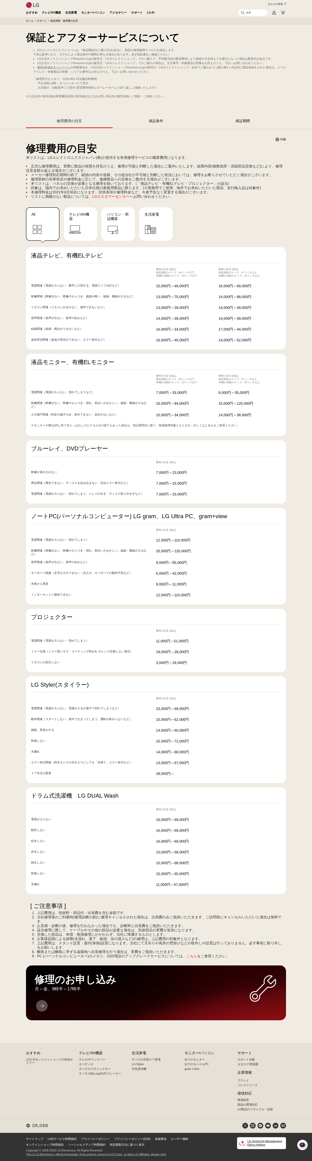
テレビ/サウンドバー (92, 1059)
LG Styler (138, 1064)
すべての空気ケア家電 (146, 1059)
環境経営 (243, 1099)
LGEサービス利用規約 (62, 1138)
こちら (209, 425)
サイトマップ (34, 1138)
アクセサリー (118, 12)
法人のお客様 (275, 4)
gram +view (192, 1068)
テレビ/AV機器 (51, 12)
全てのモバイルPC (197, 1064)
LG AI (150, 12)
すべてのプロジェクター (95, 1068)
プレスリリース (247, 1085)
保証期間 (242, 121)
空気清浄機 (139, 1068)
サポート (137, 12)
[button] (252, 12)
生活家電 (71, 12)
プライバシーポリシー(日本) (132, 1138)
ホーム (30, 20)
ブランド (243, 1080)
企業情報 (244, 1072)
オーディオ (86, 1064)
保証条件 (156, 121)
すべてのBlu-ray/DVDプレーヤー (100, 1073)
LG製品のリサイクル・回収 (255, 1109)
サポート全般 (246, 1059)
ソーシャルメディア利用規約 (86, 1144)
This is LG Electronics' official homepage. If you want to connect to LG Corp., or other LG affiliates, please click (96, 1154)
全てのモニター (195, 1059)
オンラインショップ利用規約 (45, 1144)
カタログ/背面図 (247, 1064)
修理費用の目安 (69, 121)
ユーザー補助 (179, 1138)
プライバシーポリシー (95, 1138)
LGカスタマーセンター (111, 196)
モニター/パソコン (93, 12)
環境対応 (244, 1093)
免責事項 (160, 1138)
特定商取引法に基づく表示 (127, 1144)
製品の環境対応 (247, 1104)
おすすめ (32, 12)
